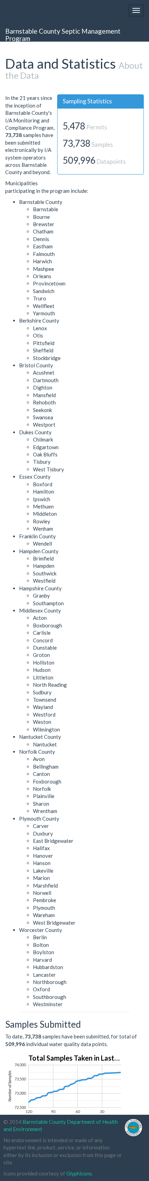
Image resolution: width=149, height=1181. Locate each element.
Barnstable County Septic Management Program (63, 34)
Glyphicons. (79, 1173)
